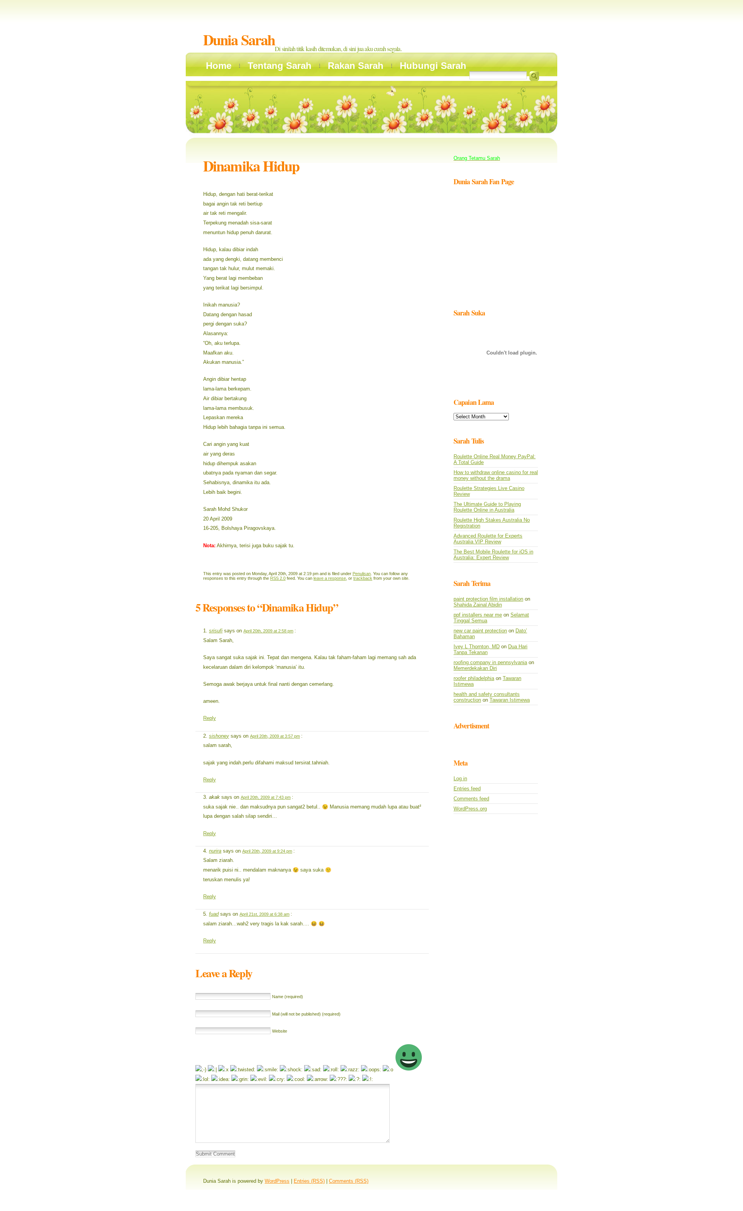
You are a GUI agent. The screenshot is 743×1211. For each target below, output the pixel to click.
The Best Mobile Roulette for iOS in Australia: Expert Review (493, 554)
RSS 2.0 (278, 578)
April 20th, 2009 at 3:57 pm (275, 736)
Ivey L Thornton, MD (477, 646)
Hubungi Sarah (433, 65)
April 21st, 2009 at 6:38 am (264, 914)
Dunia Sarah (239, 39)
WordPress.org (470, 809)
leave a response (329, 578)
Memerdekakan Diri (475, 668)
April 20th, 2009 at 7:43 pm (266, 797)
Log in (460, 778)
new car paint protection (480, 631)
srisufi (216, 631)
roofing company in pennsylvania (490, 662)
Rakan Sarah (355, 65)
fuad (214, 914)
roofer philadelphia (474, 678)
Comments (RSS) (348, 1181)
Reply (209, 718)
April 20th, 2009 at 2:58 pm (268, 631)
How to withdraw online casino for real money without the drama (496, 475)
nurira (215, 851)
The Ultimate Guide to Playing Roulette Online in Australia (487, 507)
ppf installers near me (478, 615)
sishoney (219, 736)
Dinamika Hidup (251, 165)
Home (218, 65)
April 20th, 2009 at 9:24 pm (267, 851)
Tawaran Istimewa (510, 700)
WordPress (277, 1181)
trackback (362, 578)
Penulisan (362, 573)
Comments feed (471, 799)
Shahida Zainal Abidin (478, 605)
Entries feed (467, 788)
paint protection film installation (488, 599)
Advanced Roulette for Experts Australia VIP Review (488, 539)
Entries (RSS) (309, 1181)
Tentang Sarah (280, 65)
